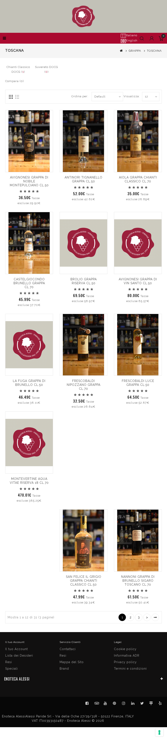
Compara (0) (14, 81)
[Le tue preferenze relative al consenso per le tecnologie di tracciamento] (159, 732)
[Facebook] (87, 703)
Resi (63, 655)
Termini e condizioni (130, 668)
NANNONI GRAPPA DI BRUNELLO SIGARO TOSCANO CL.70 (138, 580)
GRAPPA (135, 50)
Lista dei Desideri (19, 655)
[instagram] (123, 703)
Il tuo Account (16, 649)
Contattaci (68, 649)
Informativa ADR (126, 655)
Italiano (131, 35)
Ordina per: (79, 96)
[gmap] (151, 703)
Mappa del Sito (72, 662)
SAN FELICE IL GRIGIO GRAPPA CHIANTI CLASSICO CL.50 (83, 580)
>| (155, 617)
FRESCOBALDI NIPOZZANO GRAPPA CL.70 (83, 384)
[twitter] (142, 703)
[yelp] (160, 703)
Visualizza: (132, 96)
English (131, 40)
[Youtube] (105, 703)
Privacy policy (125, 662)
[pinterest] (114, 703)
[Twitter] (96, 703)
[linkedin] (133, 703)
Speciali (11, 668)
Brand (64, 668)
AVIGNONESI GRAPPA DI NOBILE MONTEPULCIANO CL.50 (29, 181)
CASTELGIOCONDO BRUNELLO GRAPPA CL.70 (29, 283)
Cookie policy (125, 649)
